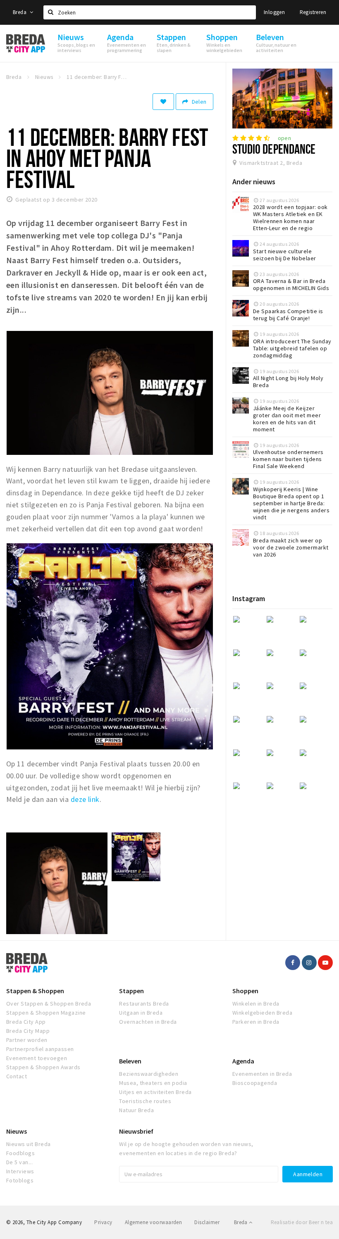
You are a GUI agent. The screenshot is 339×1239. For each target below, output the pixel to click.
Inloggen (274, 12)
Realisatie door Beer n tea (302, 1222)
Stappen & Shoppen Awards (43, 1067)
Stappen (131, 991)
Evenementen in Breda (262, 1073)
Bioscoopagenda (254, 1083)
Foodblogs (20, 1153)
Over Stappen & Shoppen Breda (48, 1003)
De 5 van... (19, 1162)
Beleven (130, 1061)
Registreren (313, 12)
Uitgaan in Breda (140, 1012)
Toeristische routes (145, 1101)
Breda (20, 12)
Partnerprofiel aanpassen (40, 1049)
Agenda (243, 1061)
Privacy (103, 1222)
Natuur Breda (136, 1110)
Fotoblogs (19, 1180)
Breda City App (26, 1021)
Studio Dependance (274, 149)
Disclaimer (207, 1222)
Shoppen (245, 991)
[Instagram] (309, 962)
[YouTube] (325, 962)
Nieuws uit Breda (28, 1144)
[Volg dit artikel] (163, 101)
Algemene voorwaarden (153, 1222)
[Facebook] (292, 962)
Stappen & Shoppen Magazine (46, 1012)
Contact (16, 1076)
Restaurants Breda (144, 1003)
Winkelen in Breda (255, 1003)
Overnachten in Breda (148, 1021)
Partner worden (27, 1040)
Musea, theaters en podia (153, 1083)
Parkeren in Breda (255, 1021)
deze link (85, 799)
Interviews (20, 1171)
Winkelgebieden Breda (262, 1012)
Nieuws (16, 1131)
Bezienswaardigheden (148, 1073)
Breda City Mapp (28, 1030)
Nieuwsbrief (136, 1131)
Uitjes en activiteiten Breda (155, 1092)
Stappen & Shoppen (35, 991)
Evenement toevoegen (36, 1058)
